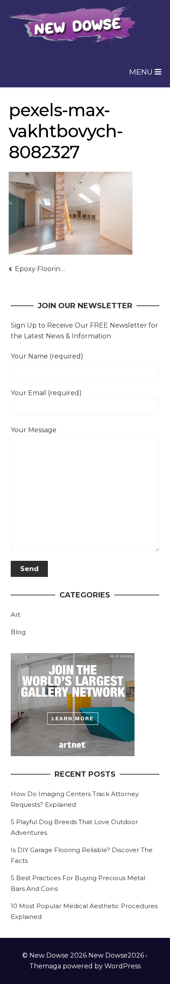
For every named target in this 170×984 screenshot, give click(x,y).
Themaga (45, 966)
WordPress (122, 966)
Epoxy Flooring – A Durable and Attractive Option (41, 269)
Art (15, 615)
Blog (18, 632)
